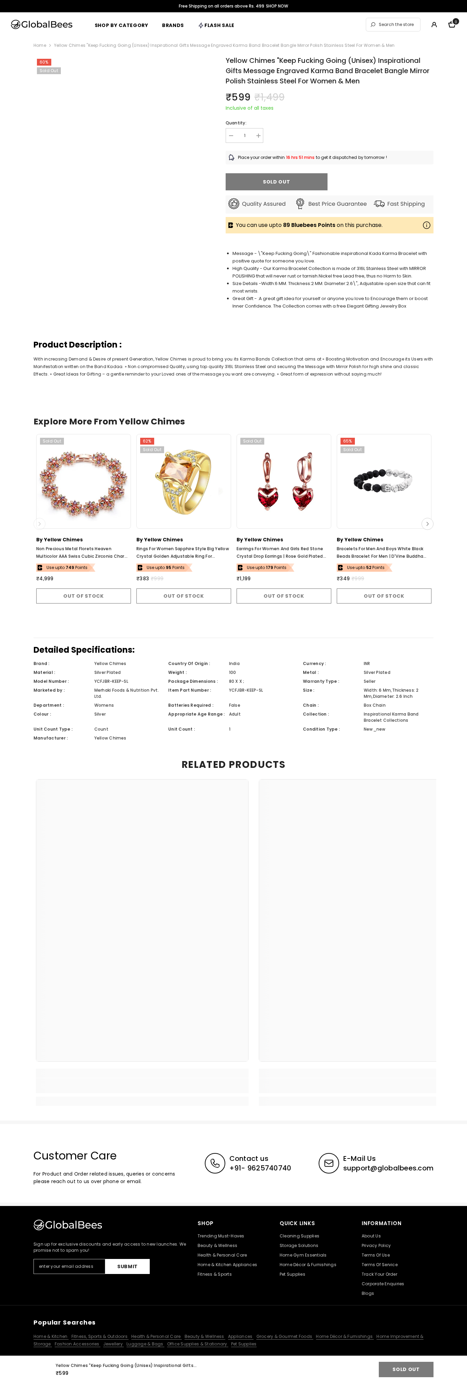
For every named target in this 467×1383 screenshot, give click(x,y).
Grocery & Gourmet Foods (284, 1336)
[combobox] (398, 24)
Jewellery (113, 1344)
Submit (127, 1266)
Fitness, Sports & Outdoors (100, 1336)
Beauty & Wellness (205, 1336)
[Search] (393, 24)
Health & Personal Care (156, 1336)
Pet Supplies (244, 1344)
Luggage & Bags (145, 1344)
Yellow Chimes (63, 539)
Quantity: (236, 123)
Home (40, 45)
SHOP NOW (277, 6)
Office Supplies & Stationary (197, 1344)
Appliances (241, 1336)
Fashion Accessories (78, 1344)
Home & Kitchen (51, 1336)
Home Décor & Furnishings (345, 1336)
